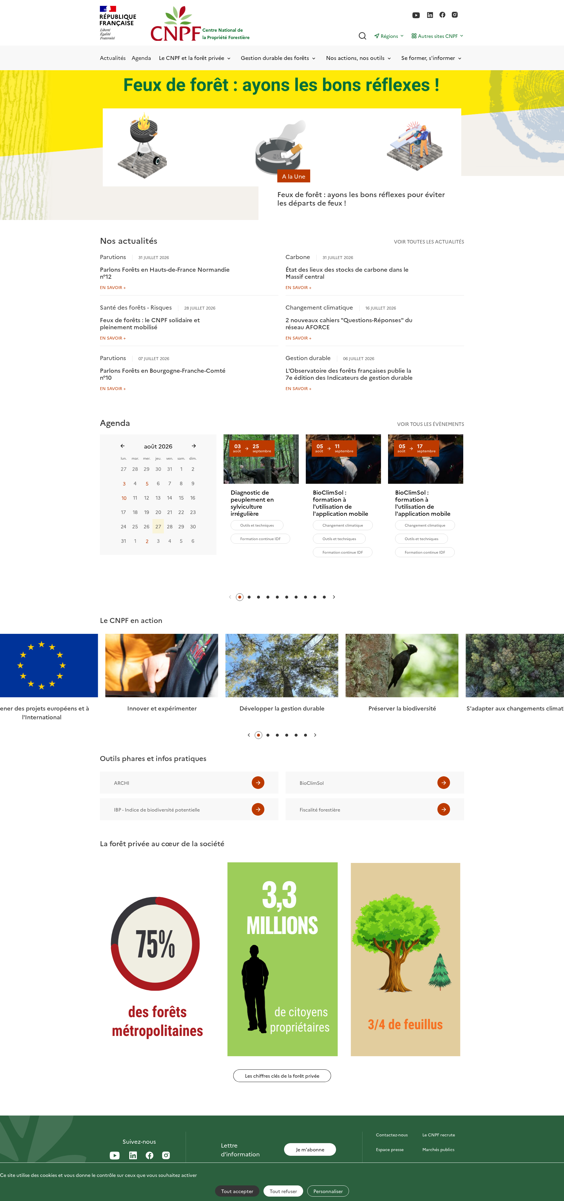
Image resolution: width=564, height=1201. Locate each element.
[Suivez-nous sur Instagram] (455, 15)
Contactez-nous (392, 1135)
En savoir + (113, 287)
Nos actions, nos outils (355, 58)
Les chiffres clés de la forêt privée (282, 1075)
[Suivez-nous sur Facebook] (442, 15)
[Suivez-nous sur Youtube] (416, 15)
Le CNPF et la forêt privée (191, 58)
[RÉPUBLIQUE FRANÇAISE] (118, 23)
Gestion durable (308, 357)
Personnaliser (328, 1191)
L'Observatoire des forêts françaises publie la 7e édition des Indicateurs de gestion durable (349, 374)
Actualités (113, 57)
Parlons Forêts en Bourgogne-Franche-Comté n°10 (163, 374)
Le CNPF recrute (438, 1135)
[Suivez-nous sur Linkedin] (430, 15)
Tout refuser (283, 1191)
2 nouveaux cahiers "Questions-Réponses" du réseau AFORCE (349, 323)
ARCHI (121, 783)
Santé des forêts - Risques (136, 307)
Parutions (113, 256)
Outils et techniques (257, 525)
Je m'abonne (310, 1149)
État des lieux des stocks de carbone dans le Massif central (347, 273)
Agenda (141, 57)
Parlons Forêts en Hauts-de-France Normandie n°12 (165, 273)
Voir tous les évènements (430, 424)
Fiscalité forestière (320, 809)
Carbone (298, 256)
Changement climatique (319, 307)
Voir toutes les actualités (429, 241)
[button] (412, 166)
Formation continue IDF (260, 538)
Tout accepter (237, 1191)
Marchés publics (438, 1149)
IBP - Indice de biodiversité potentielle (157, 809)
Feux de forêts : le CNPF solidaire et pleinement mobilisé (150, 323)
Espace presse (390, 1149)
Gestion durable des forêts (275, 58)
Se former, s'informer (428, 58)
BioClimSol (312, 783)
